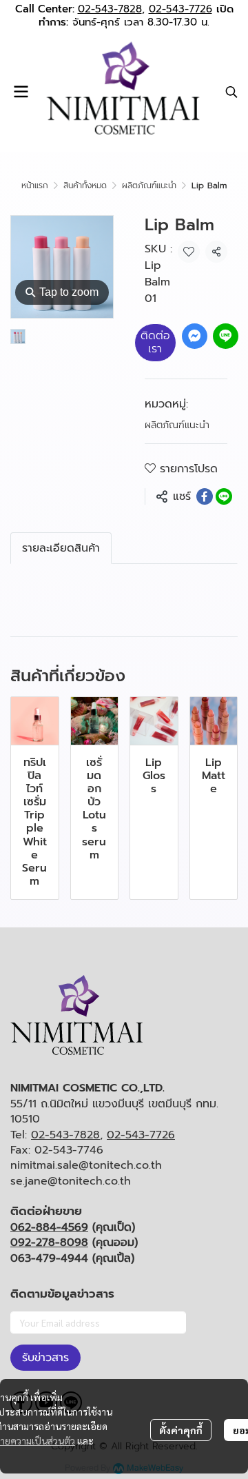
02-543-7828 (110, 9)
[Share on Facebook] (204, 496)
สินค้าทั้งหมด (85, 185)
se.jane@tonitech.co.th (70, 1181)
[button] (231, 91)
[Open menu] (20, 91)
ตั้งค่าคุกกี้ (181, 1430)
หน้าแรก (34, 185)
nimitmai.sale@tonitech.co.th (86, 1165)
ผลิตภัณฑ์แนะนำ (149, 185)
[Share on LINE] (224, 496)
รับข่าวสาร (45, 1357)
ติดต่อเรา (155, 342)
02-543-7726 (180, 9)
